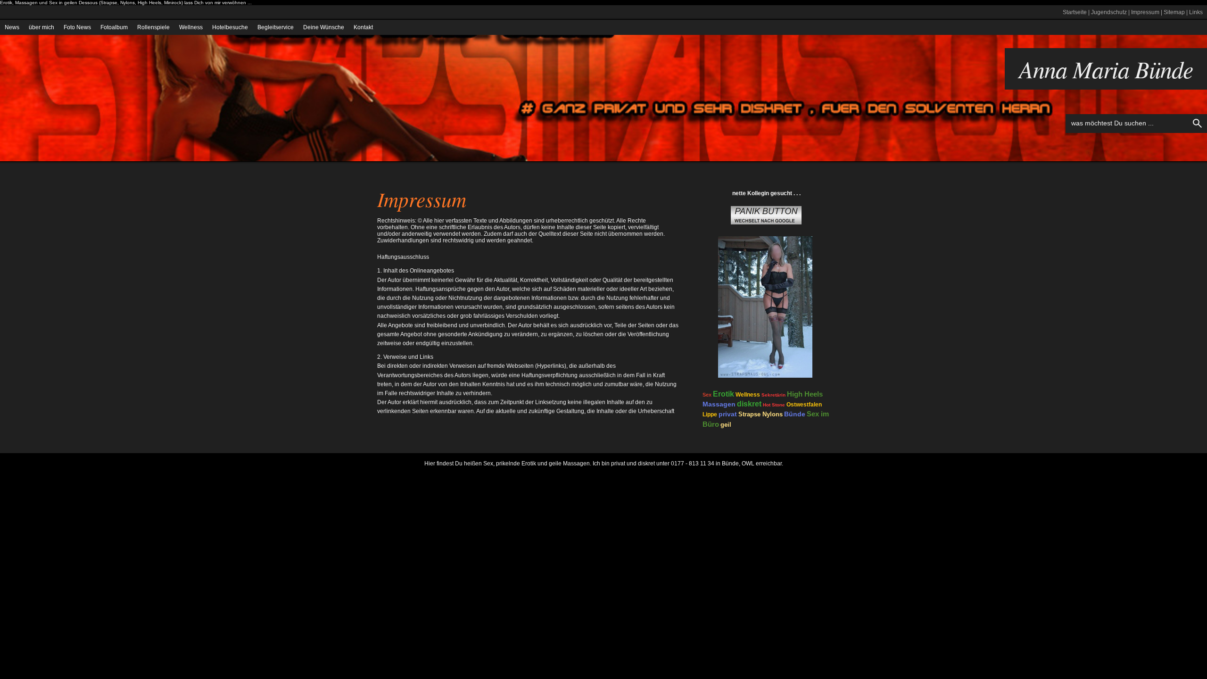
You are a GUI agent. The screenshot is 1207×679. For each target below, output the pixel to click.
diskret (749, 404)
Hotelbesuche (230, 27)
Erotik (723, 394)
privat (728, 414)
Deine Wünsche (323, 27)
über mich (41, 27)
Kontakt (363, 27)
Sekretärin (773, 394)
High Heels (805, 394)
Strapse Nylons (760, 414)
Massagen (719, 404)
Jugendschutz (1109, 12)
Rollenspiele (153, 27)
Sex (707, 394)
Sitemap (1174, 12)
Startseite (1075, 12)
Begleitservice (275, 27)
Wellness (191, 27)
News (12, 27)
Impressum (1145, 12)
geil (725, 424)
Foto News (77, 27)
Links (1196, 12)
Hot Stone (774, 404)
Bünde (794, 414)
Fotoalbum (114, 27)
